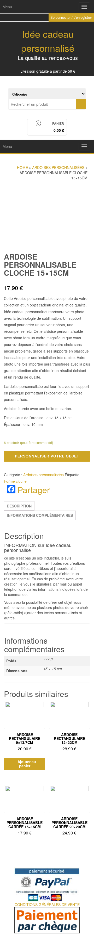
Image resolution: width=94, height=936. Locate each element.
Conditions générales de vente (47, 904)
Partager (33, 489)
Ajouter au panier (26, 763)
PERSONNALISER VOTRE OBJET (47, 456)
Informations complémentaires (40, 515)
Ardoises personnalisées (58, 167)
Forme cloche (15, 481)
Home (22, 167)
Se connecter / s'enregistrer (71, 17)
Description (19, 505)
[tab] (19, 506)
